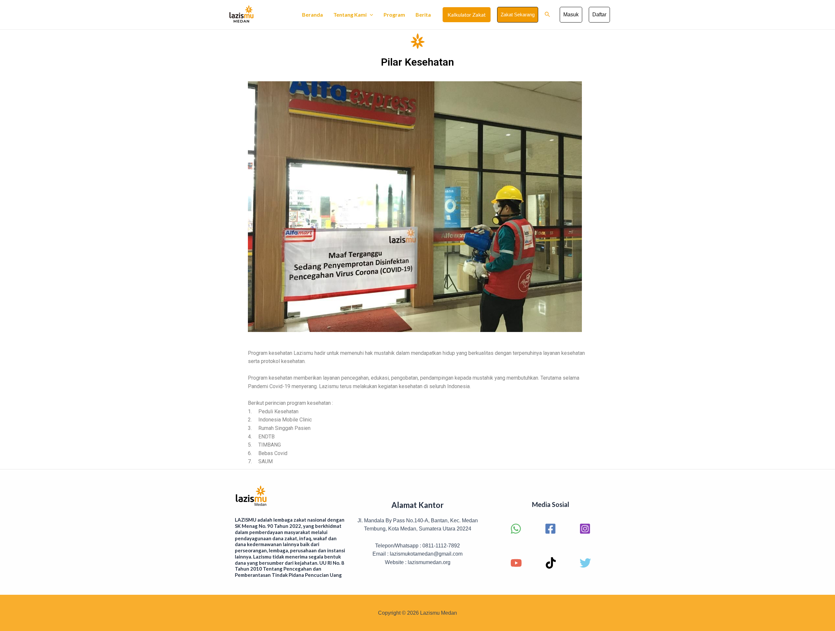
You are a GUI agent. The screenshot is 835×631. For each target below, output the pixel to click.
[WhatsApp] (516, 529)
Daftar (599, 14)
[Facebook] (550, 529)
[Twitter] (585, 563)
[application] (370, 15)
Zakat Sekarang (518, 14)
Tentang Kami (350, 14)
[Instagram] (585, 529)
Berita (423, 14)
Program (394, 14)
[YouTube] (516, 563)
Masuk (571, 14)
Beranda (312, 14)
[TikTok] (551, 563)
